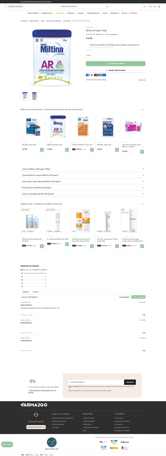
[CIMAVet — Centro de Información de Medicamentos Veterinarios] (125, 442)
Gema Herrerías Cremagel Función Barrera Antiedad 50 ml (132, 240)
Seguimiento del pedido (122, 421)
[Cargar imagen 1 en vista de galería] (25, 96)
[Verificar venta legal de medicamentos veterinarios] (104, 448)
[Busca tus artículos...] (107, 6)
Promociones (87, 424)
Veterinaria (114, 13)
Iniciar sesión (119, 418)
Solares (61, 13)
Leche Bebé (67, 21)
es (144, 6)
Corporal (80, 13)
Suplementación (93, 13)
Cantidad (88, 55)
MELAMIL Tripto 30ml (104, 145)
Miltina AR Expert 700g (54, 145)
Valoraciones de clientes (91, 427)
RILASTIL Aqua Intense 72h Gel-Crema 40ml (107, 240)
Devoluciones (119, 424)
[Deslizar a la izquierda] (140, 109)
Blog (84, 430)
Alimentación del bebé (54, 21)
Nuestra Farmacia (89, 421)
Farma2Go (24, 21)
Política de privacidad (59, 421)
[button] (159, 6)
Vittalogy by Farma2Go (122, 430)
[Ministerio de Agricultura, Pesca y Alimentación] (114, 448)
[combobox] (85, 6)
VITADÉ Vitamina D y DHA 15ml (82, 145)
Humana (89, 27)
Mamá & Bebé (33, 13)
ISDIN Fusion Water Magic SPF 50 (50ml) (32, 240)
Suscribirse (130, 382)
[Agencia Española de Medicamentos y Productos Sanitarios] (104, 442)
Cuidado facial (47, 13)
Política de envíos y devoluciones (62, 418)
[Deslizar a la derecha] (143, 109)
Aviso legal (55, 427)
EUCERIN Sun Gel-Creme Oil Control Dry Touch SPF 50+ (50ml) (81, 240)
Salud (105, 13)
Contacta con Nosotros (34, 427)
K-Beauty (70, 13)
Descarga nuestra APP (122, 427)
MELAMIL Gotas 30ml (29, 145)
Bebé (42, 21)
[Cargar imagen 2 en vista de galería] (34, 96)
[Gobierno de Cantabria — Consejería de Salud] (125, 448)
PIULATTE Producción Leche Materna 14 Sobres (131, 146)
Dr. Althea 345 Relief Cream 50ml (57, 239)
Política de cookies (58, 424)
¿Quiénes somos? (89, 418)
